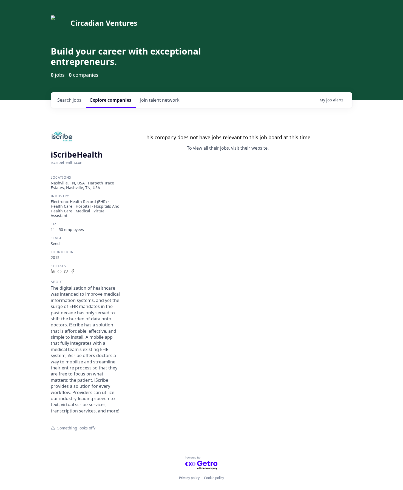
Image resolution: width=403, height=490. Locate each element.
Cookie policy (214, 477)
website (259, 148)
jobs (69, 100)
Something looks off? (76, 427)
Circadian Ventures (103, 23)
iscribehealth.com (67, 162)
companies (110, 100)
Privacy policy (189, 477)
